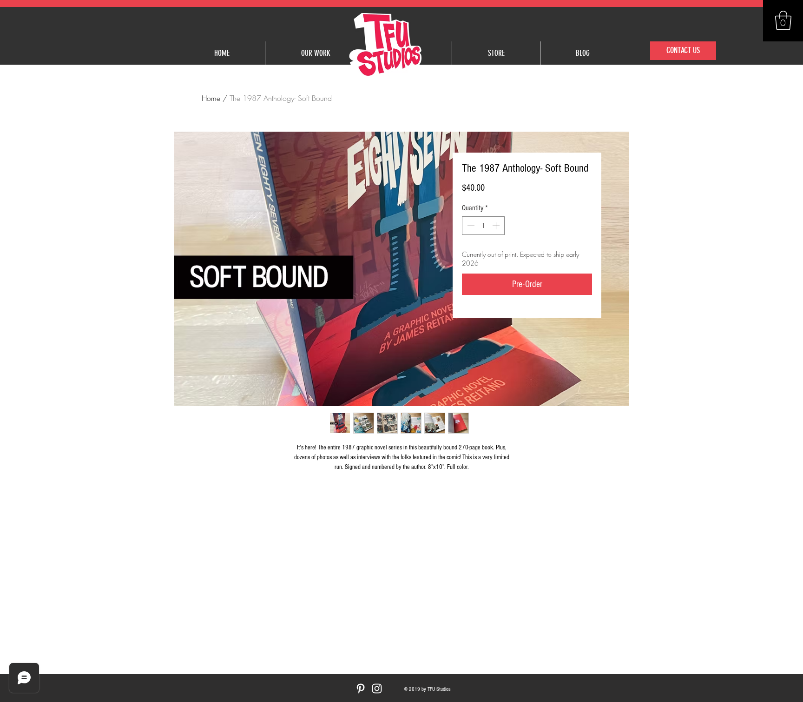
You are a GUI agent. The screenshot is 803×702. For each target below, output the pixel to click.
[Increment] (496, 225)
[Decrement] (469, 225)
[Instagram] (376, 688)
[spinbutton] (483, 225)
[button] (783, 20)
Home (211, 98)
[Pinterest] (360, 688)
